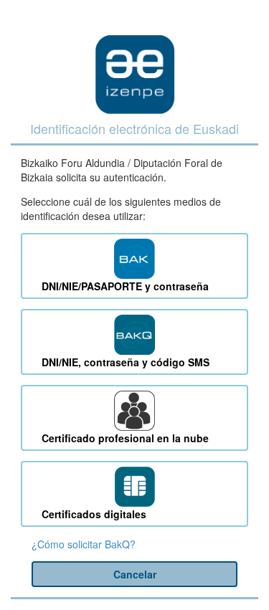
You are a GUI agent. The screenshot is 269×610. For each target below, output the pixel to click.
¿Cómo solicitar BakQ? (84, 544)
